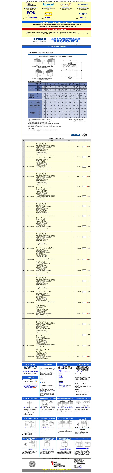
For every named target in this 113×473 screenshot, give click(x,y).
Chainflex (61, 377)
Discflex (60, 376)
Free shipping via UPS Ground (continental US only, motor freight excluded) (30, 386)
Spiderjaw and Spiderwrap (64, 371)
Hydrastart (61, 382)
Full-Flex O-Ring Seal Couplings (30, 407)
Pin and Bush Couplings (82, 371)
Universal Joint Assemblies (65, 385)
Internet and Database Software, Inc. (61, 471)
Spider (60, 370)
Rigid (60, 378)
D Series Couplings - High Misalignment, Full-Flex (48, 449)
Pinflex (60, 373)
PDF (82, 468)
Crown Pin (61, 374)
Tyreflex (60, 375)
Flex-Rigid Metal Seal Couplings (48, 427)
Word (79, 468)
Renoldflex (61, 381)
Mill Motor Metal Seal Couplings (65, 428)
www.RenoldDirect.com (40, 44)
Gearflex (60, 379)
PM (59, 383)
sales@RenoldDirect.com (59, 44)
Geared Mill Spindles (63, 386)
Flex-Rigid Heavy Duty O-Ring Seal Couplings (30, 449)
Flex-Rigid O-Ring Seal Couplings (47, 407)
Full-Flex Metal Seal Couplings (30, 427)
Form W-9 (80, 467)
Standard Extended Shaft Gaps (83, 407)
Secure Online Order (30, 371)
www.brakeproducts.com (81, 463)
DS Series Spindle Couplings (82, 448)
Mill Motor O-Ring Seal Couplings (65, 407)
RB (59, 384)
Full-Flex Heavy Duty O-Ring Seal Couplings (82, 428)
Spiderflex (61, 388)
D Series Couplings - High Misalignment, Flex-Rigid (65, 449)
